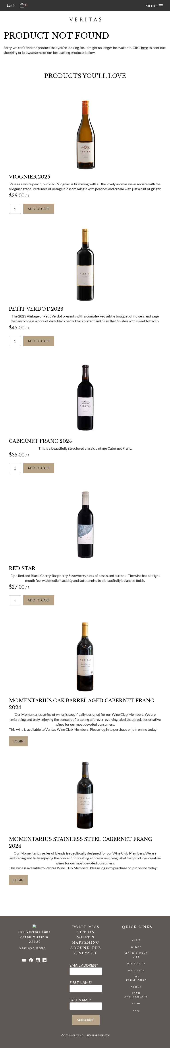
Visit (136, 940)
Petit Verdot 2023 (36, 309)
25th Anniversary (136, 995)
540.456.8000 (32, 948)
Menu (150, 6)
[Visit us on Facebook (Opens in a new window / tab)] (44, 961)
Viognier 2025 (29, 177)
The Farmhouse (136, 978)
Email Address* (84, 965)
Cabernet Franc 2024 (40, 441)
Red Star (22, 568)
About (136, 987)
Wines (136, 947)
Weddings (136, 970)
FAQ (136, 1010)
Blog (136, 1003)
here (144, 47)
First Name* (81, 982)
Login (18, 741)
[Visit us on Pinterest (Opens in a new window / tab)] (31, 961)
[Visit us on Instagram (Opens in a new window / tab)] (38, 961)
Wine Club (136, 963)
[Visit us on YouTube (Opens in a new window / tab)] (24, 961)
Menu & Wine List (136, 955)
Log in (11, 5)
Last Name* (80, 1000)
